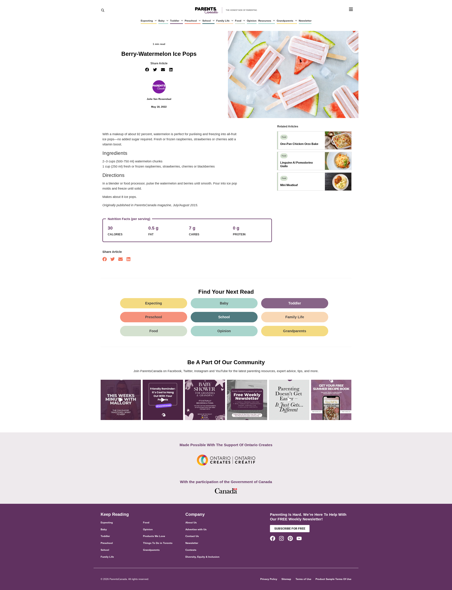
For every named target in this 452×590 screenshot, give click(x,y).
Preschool (191, 20)
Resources (264, 20)
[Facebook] (272, 538)
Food (238, 20)
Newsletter (305, 20)
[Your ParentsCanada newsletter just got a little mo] (247, 400)
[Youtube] (299, 538)
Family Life (223, 20)
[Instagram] (281, 538)
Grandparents (285, 20)
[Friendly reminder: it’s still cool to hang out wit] (163, 400)
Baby (161, 20)
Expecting (147, 20)
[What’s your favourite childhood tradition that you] (121, 400)
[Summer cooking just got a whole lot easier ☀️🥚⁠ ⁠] (331, 400)
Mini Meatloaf (289, 185)
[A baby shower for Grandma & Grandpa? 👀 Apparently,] (205, 400)
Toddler (174, 20)
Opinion (252, 20)
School (206, 20)
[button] (147, 70)
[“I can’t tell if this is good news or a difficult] (289, 400)
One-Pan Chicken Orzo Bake (299, 143)
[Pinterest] (290, 538)
